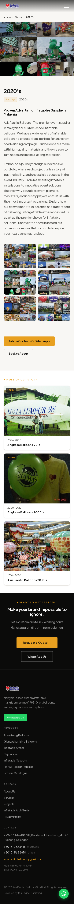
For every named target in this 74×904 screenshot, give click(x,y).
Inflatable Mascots (15, 760)
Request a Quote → (37, 642)
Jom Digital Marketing (30, 893)
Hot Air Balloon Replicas (18, 766)
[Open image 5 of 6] (20, 308)
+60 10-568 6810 (15, 852)
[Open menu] (66, 6)
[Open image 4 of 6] (54, 282)
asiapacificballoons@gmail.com (23, 859)
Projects (9, 804)
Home (7, 17)
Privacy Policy (12, 816)
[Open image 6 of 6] (54, 308)
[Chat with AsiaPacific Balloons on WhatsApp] (64, 894)
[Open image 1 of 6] (20, 256)
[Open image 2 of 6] (54, 256)
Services (9, 797)
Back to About (18, 353)
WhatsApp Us (37, 656)
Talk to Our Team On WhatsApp (29, 341)
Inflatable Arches (14, 747)
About (18, 17)
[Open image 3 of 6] (20, 282)
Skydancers (11, 754)
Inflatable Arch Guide (17, 810)
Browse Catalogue (15, 773)
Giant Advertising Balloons (20, 741)
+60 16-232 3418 (15, 846)
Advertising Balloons (16, 735)
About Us (9, 791)
